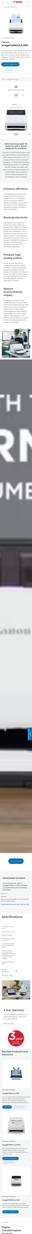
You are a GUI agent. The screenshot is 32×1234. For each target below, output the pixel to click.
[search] (7, 2)
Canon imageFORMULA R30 (10, 79)
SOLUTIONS (5, 1222)
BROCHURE (4, 893)
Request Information (10, 64)
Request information (10, 1158)
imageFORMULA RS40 (11, 1145)
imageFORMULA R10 (10, 1093)
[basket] (2, 2)
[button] (8, 70)
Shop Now (7, 1107)
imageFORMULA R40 (11, 1200)
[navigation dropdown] (28, 2)
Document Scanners (7, 38)
